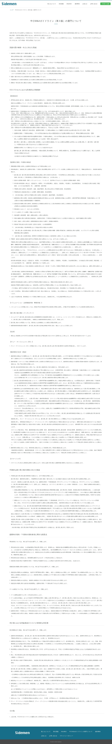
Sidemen (59, 741)
